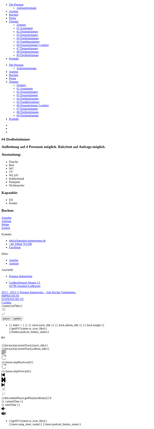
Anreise (13, 11)
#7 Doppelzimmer (27, 48)
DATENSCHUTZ (13, 299)
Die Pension (16, 4)
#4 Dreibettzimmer (28, 38)
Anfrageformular (26, 8)
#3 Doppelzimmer (27, 35)
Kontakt (14, 58)
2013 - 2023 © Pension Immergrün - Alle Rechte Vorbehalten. (39, 292)
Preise (12, 18)
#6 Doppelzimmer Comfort (33, 45)
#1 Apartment (25, 28)
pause (6, 318)
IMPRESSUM (10, 295)
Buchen (13, 14)
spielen (17, 318)
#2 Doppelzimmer (27, 31)
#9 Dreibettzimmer (28, 55)
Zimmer (13, 21)
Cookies (6, 302)
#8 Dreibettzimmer (28, 51)
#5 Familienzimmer (28, 41)
